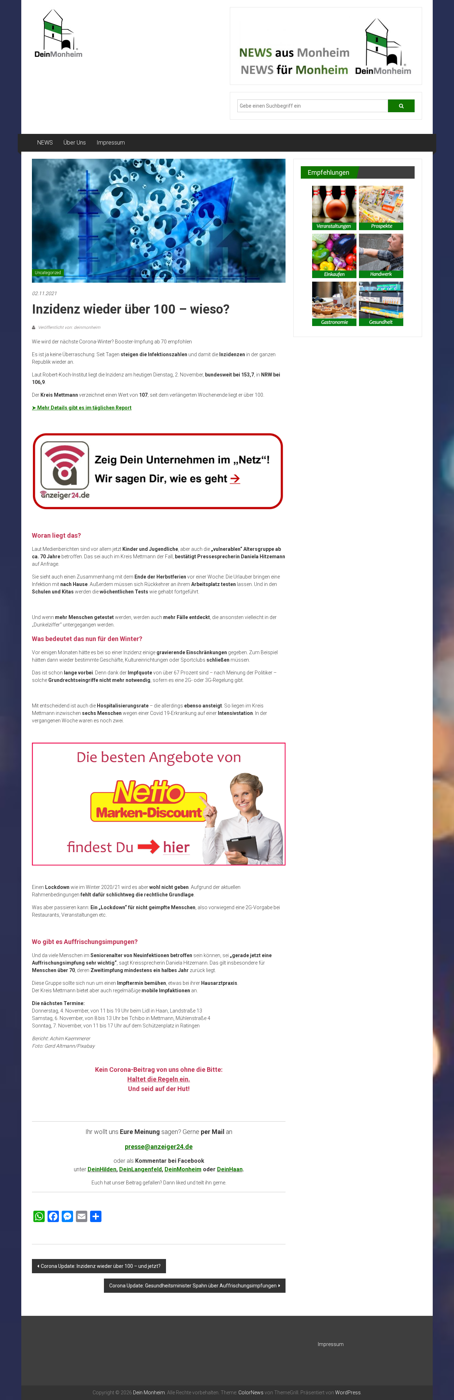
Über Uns (74, 142)
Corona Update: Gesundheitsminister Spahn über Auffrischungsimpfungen (193, 1285)
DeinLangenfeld (140, 1169)
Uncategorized (48, 272)
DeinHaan (230, 1169)
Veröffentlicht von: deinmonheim (68, 327)
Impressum (110, 142)
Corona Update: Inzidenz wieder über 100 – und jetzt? (101, 1266)
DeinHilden (102, 1169)
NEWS (45, 142)
